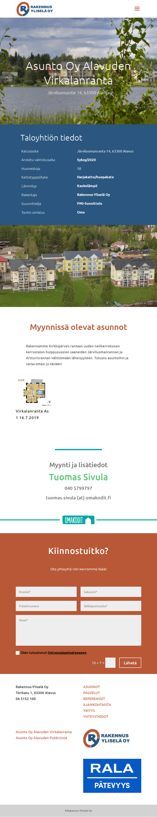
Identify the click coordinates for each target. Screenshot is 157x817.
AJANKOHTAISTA (97, 704)
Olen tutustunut (53, 652)
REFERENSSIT (94, 698)
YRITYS (89, 710)
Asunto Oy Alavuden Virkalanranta (44, 732)
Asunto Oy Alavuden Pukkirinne (41, 737)
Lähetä (130, 662)
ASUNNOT (91, 686)
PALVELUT (91, 692)
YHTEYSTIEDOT (95, 716)
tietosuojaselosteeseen (67, 652)
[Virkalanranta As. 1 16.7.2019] (34, 404)
